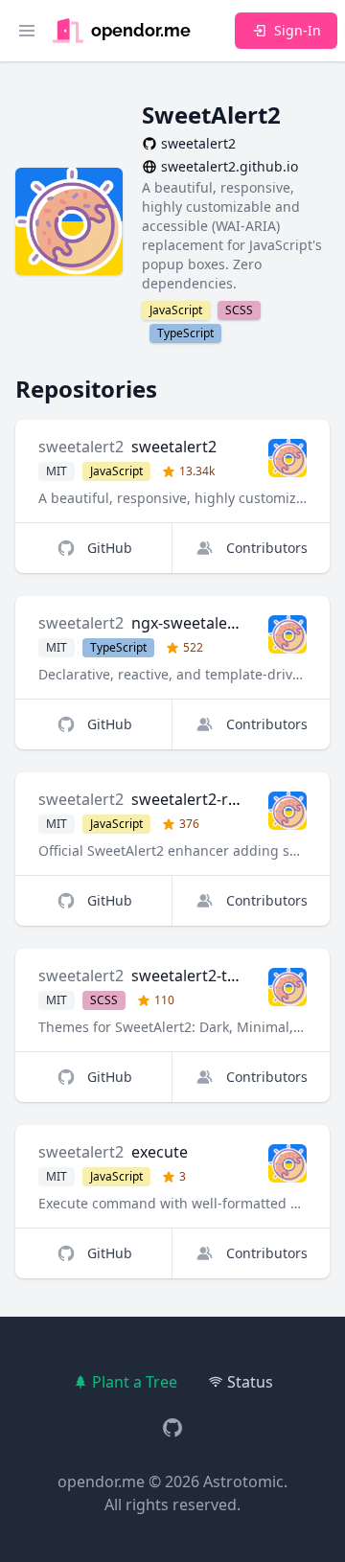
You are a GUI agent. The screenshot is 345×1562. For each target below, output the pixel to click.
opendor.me (101, 1481)
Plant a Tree (134, 1381)
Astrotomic (243, 1481)
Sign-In (297, 30)
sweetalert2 (81, 446)
